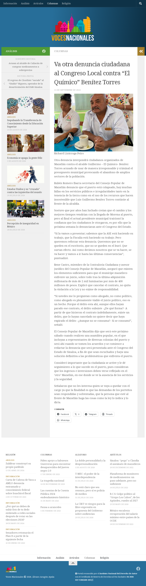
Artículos (38, 3)
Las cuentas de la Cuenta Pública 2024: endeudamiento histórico (54, 494)
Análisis (25, 3)
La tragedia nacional (52, 480)
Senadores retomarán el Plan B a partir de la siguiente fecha (19, 536)
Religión (66, 3)
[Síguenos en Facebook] (44, 51)
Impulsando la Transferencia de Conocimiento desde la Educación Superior (25, 123)
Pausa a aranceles (50, 507)
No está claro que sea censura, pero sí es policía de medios (90, 490)
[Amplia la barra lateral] (141, 51)
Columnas (52, 3)
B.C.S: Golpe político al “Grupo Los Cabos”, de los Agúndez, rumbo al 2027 (125, 497)
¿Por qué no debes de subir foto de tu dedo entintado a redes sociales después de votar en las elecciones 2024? (20, 513)
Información (10, 3)
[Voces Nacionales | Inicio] (73, 27)
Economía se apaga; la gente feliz (24, 158)
